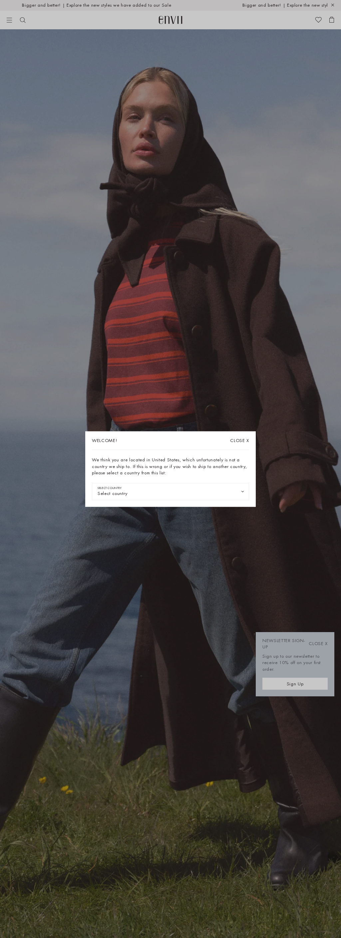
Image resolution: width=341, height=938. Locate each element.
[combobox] (170, 491)
